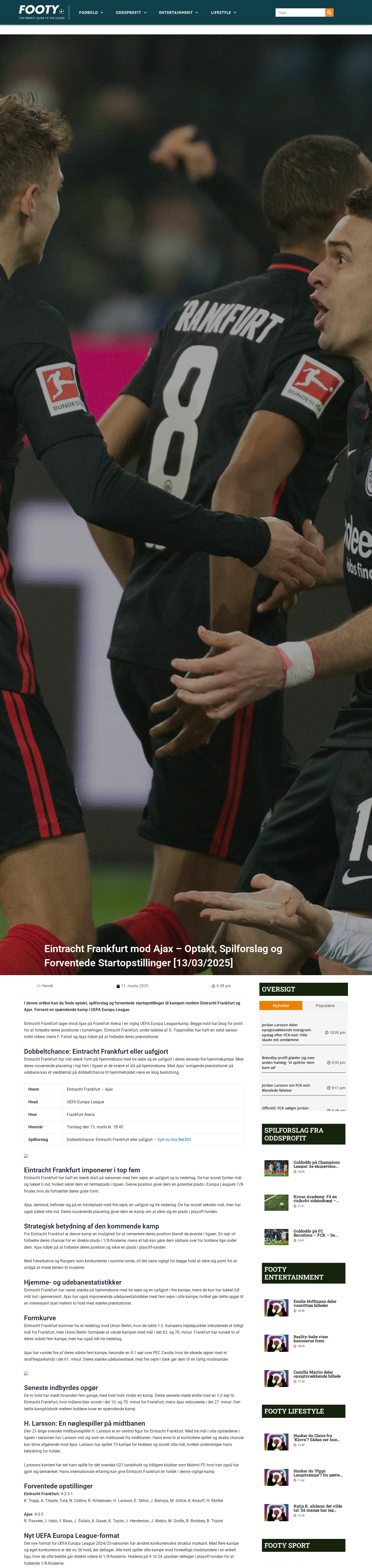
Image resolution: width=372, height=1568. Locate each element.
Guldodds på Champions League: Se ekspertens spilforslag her (317, 1166)
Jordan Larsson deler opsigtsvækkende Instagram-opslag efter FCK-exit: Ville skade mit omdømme (287, 1032)
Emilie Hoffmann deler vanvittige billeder (315, 1303)
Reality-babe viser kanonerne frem (311, 1338)
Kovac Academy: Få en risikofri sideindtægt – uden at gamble (315, 1200)
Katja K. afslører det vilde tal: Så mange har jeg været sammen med (318, 1510)
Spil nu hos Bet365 (174, 1139)
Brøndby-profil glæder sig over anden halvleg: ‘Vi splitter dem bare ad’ (288, 1062)
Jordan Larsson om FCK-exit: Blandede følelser (286, 1088)
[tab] (281, 1005)
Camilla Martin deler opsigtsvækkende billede (317, 1374)
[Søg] (329, 12)
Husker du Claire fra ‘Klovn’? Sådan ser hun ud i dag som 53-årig (315, 1439)
